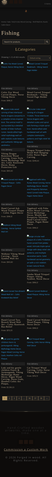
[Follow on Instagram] (16, 2)
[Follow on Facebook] (11, 2)
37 (35, 398)
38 (41, 398)
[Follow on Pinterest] (20, 2)
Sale (8, 22)
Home (3, 22)
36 (30, 398)
